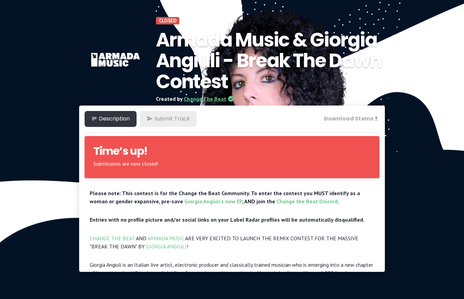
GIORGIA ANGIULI (166, 246)
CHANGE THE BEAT (112, 238)
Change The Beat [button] (205, 98)
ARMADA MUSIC (165, 238)
